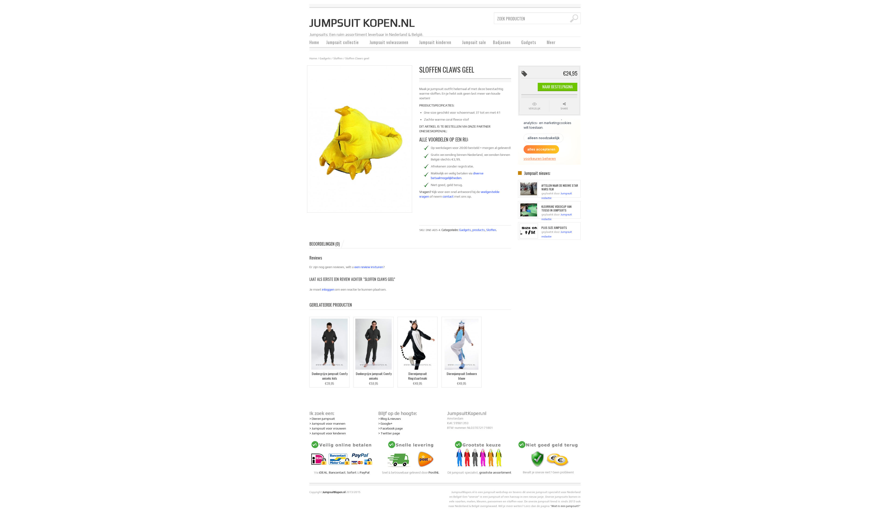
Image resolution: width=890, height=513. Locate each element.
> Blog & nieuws (389, 418)
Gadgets (527, 42)
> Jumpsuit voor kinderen (327, 433)
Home (314, 42)
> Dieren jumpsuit (322, 418)
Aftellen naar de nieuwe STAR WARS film (559, 187)
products (478, 230)
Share (564, 108)
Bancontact (337, 472)
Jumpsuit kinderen (433, 42)
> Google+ (385, 423)
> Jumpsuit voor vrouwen (327, 428)
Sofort (351, 472)
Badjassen (500, 42)
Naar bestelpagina (557, 87)
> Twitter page (389, 433)
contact (448, 196)
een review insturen (368, 267)
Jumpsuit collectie (341, 42)
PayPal (364, 472)
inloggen (328, 289)
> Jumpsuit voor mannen (327, 423)
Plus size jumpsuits (554, 228)
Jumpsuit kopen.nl (362, 22)
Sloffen (338, 58)
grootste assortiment (495, 472)
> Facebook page (390, 428)
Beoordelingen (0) (324, 244)
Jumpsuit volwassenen (387, 42)
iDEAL (323, 472)
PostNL (434, 472)
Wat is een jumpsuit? (565, 506)
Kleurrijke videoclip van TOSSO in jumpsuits (556, 208)
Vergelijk (534, 108)
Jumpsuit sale (474, 42)
